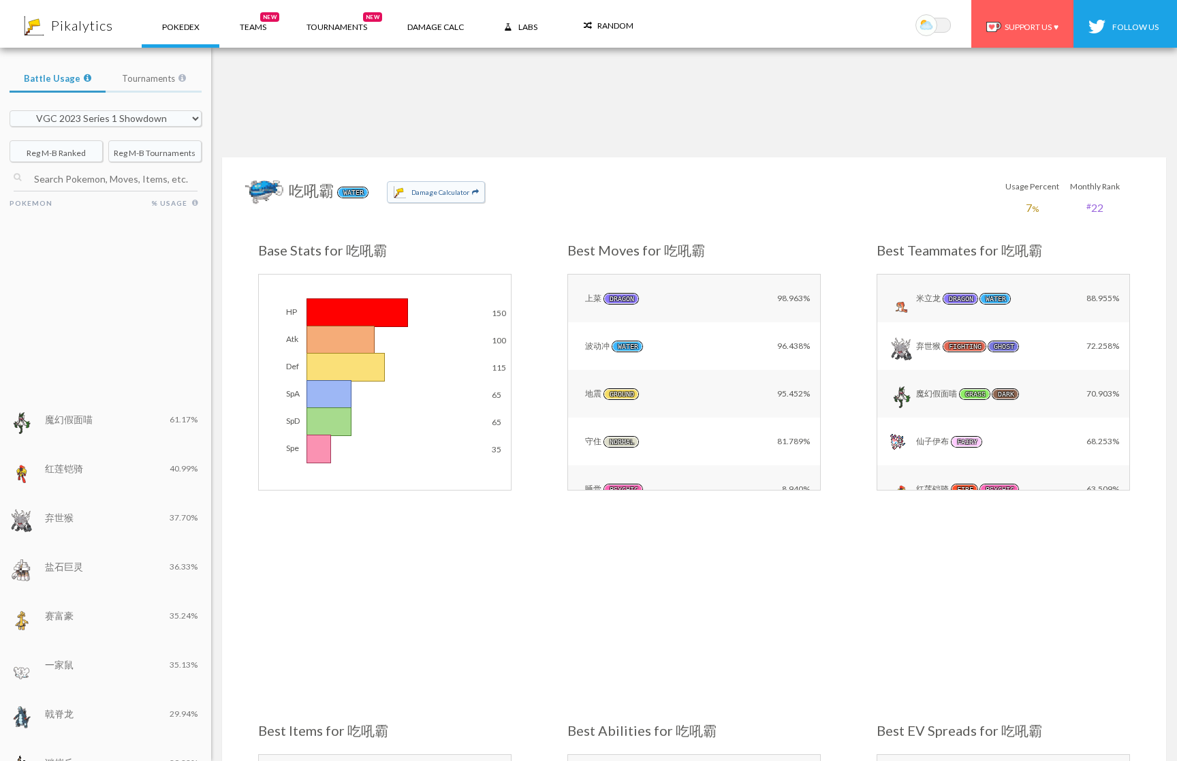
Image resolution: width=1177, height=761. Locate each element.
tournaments (343, 23)
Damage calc (435, 27)
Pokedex (181, 27)
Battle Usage (52, 78)
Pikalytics (82, 25)
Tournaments (148, 78)
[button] (253, 24)
